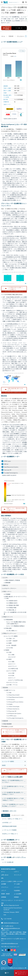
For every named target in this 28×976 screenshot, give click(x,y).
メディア (3, 890)
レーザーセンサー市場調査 (9, 830)
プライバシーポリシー (7, 900)
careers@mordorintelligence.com (9, 943)
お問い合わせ (4, 875)
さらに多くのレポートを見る (17, 815)
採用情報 (3, 897)
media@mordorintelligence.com (12, 928)
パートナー (17, 887)
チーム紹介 (17, 884)
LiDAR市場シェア (6, 822)
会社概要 (3, 884)
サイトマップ (17, 875)
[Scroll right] (26, 36)
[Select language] (23, 2)
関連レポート (6, 815)
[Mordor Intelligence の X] (8, 950)
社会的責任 (17, 890)
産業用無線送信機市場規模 (9, 826)
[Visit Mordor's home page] (5, 2)
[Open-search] (26, 2)
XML (2, 878)
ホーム (3, 871)
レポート (16, 871)
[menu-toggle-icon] (2, 2)
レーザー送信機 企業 (7, 862)
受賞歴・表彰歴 (5, 894)
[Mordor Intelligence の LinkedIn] (2, 950)
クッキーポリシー (19, 900)
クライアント (4, 887)
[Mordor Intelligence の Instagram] (15, 950)
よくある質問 (17, 894)
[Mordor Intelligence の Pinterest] (12, 950)
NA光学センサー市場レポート (10, 833)
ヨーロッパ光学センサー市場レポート (12, 819)
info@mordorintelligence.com (11, 922)
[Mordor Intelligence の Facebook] (5, 950)
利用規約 (16, 897)
